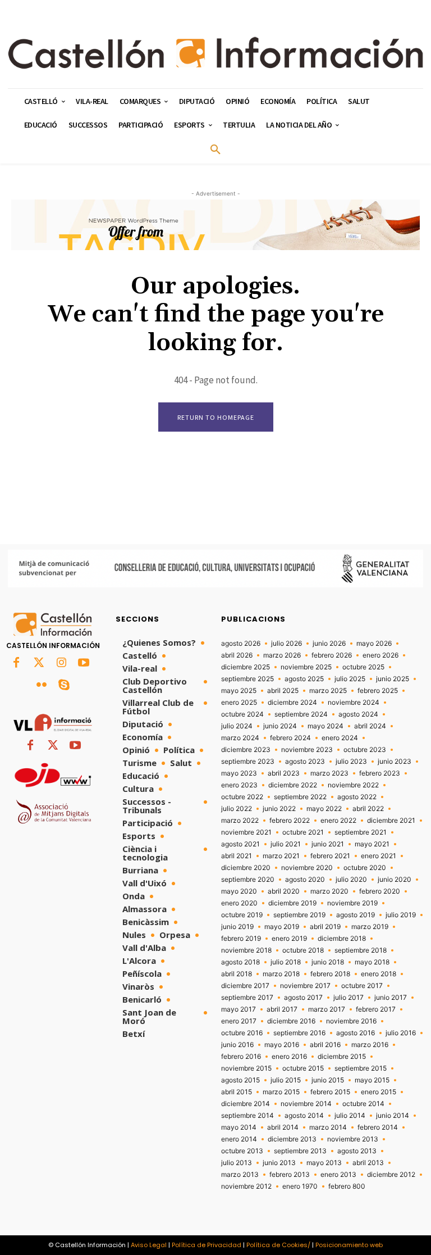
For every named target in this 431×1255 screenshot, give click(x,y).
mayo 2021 (372, 844)
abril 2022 (368, 808)
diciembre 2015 (342, 1056)
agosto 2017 (303, 997)
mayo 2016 (281, 1044)
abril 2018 (236, 974)
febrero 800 (346, 1186)
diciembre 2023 (245, 749)
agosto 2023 (305, 761)
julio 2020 (351, 879)
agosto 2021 (240, 844)
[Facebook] (16, 663)
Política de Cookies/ (278, 1244)
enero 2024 (340, 738)
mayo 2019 (281, 926)
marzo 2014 (328, 1127)
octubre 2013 (242, 1151)
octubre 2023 (364, 749)
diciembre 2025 (245, 667)
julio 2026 (286, 643)
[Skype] (64, 685)
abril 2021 (236, 856)
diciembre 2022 (292, 785)
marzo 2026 (282, 655)
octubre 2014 (363, 1103)
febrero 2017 (376, 1009)
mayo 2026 (374, 643)
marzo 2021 (281, 856)
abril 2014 (283, 1127)
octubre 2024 (242, 714)
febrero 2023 (379, 773)
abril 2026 (237, 655)
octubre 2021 (303, 832)
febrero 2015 (330, 1092)
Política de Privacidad (206, 1244)
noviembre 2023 (307, 749)
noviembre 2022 (353, 785)
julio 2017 (348, 997)
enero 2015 (378, 1092)
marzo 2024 (240, 738)
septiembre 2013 (300, 1151)
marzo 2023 (329, 773)
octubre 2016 (242, 1033)
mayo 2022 (324, 808)
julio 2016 (401, 1033)
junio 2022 (279, 808)
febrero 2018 (330, 974)
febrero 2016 (241, 1056)
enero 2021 (378, 856)
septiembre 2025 (247, 679)
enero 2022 (338, 820)
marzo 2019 (369, 926)
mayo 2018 (372, 962)
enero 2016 (289, 1056)
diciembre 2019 (292, 903)
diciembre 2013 (292, 1139)
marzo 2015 (281, 1092)
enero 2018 (378, 974)
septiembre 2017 (247, 997)
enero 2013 (338, 1174)
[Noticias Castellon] (215, 52)
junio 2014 (392, 1115)
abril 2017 (282, 1009)
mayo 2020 (239, 891)
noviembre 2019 (352, 903)
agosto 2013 (357, 1151)
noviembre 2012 (246, 1186)
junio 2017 (390, 997)
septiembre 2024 (301, 714)
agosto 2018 (240, 962)
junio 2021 (327, 844)
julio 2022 (236, 808)
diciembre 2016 (291, 1021)
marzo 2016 (369, 1044)
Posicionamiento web (349, 1244)
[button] (215, 150)
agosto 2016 (355, 1033)
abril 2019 (325, 926)
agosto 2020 (305, 879)
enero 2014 (239, 1139)
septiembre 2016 (299, 1033)
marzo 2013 (240, 1174)
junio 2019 (237, 926)
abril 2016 (325, 1044)
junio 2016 (237, 1044)
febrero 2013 (289, 1174)
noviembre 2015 (246, 1068)
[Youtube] (83, 663)
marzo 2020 (329, 891)
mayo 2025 (238, 690)
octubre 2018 (303, 950)
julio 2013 (236, 1162)
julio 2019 (401, 915)
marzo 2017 (326, 1009)
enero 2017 (238, 1021)
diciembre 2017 (245, 985)
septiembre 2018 (360, 950)
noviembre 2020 (307, 867)
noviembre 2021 (246, 832)
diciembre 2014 (245, 1103)
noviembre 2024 (353, 702)
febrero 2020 (379, 891)
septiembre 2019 (299, 915)
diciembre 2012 (391, 1174)
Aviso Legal (149, 1244)
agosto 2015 (240, 1080)
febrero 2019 (241, 938)
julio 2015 (285, 1080)
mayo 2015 (372, 1080)
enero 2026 (380, 655)
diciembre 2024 (292, 702)
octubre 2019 (242, 915)
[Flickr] (41, 685)
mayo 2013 (324, 1162)
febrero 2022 (289, 820)
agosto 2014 (304, 1115)
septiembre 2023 (247, 761)
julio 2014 (349, 1115)
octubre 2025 (363, 667)
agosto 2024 (358, 714)
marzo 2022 (240, 820)
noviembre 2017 (305, 985)
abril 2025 (283, 690)
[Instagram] (61, 663)
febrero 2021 (330, 856)
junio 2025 (392, 679)
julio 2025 (349, 679)
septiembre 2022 (300, 797)
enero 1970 (300, 1186)
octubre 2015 (303, 1068)
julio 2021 (285, 844)
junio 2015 (327, 1080)
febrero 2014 (377, 1127)
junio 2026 (329, 643)
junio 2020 (394, 879)
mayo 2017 (238, 1009)
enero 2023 (239, 785)
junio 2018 (327, 962)
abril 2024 (370, 726)
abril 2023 (284, 773)
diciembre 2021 (391, 820)
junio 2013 (279, 1162)
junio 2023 (394, 761)
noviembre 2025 (306, 667)
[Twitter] (38, 663)
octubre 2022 (242, 797)
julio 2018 (285, 962)
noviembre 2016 (351, 1021)
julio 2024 (237, 726)
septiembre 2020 (247, 879)
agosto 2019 (355, 915)
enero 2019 (289, 938)
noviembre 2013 (352, 1139)
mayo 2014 (238, 1127)
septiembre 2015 (360, 1068)
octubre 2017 (362, 985)
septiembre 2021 (360, 832)
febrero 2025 (377, 690)
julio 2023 (351, 761)
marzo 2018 (281, 974)
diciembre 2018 (342, 938)
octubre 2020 (364, 867)
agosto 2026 (240, 643)
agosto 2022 (357, 797)
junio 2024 (280, 726)
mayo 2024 (325, 726)
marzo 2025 (328, 690)
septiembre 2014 (247, 1115)
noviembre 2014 (306, 1103)
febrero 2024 (290, 738)
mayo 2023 (239, 773)
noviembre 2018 (246, 950)
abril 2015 (236, 1092)
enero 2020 (239, 903)
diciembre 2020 (245, 867)
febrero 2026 (331, 655)
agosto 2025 (304, 679)
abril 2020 (284, 891)
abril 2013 (368, 1162)
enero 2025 (239, 702)
